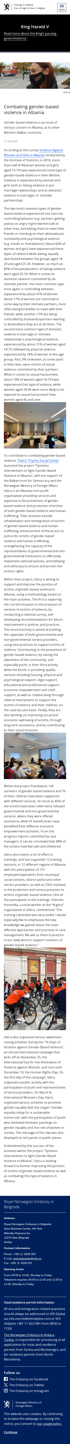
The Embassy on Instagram (29, 1391)
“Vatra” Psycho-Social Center (38, 460)
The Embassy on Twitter (26, 1385)
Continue (10, 1432)
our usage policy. (49, 1424)
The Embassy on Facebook (28, 1379)
